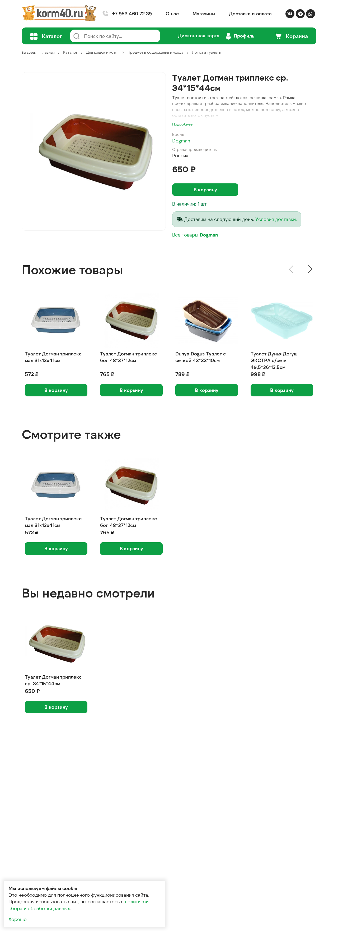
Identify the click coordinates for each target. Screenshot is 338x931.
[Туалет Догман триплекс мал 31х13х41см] (56, 320)
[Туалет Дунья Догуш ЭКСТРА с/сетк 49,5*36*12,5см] (282, 320)
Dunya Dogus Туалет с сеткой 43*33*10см (200, 357)
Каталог (70, 52)
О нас (172, 13)
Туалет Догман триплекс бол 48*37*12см (128, 357)
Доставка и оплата (250, 13)
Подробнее (182, 124)
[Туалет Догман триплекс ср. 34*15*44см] (93, 151)
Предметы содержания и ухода (156, 52)
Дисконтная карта (198, 35)
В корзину (205, 189)
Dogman (181, 140)
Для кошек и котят (102, 52)
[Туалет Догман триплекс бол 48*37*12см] (131, 320)
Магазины (204, 13)
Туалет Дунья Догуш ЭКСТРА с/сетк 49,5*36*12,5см (274, 360)
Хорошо (17, 919)
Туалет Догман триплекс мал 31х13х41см (53, 357)
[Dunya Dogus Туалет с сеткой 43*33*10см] (206, 320)
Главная (47, 52)
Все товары (195, 235)
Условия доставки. (276, 219)
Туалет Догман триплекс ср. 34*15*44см (53, 680)
